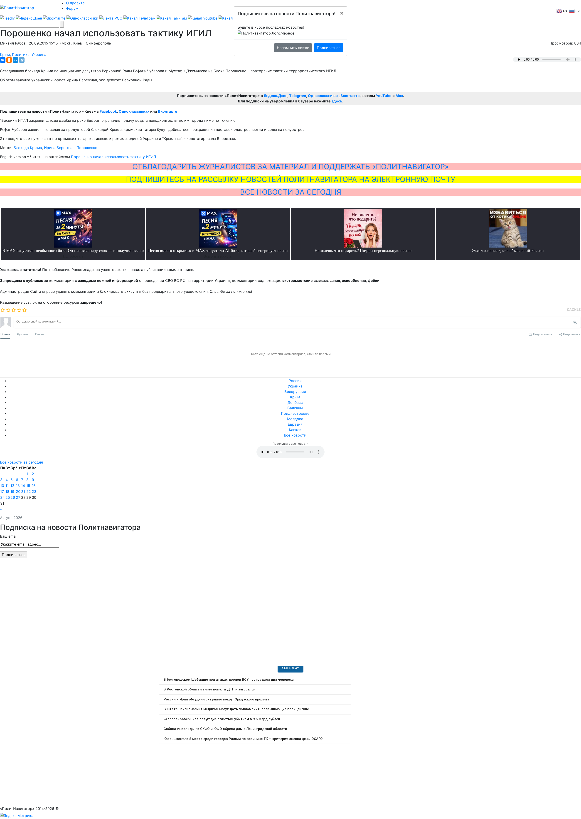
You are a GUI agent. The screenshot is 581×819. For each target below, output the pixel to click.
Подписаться (328, 47)
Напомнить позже (293, 47)
